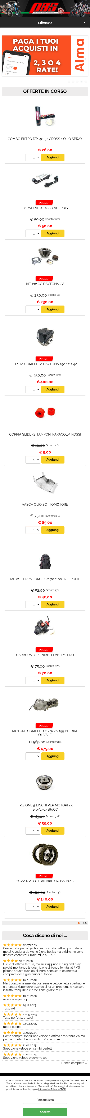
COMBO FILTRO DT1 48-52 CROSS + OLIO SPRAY (45, 139)
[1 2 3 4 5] (33, 390)
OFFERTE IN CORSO (45, 91)
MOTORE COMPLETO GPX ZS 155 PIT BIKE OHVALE (45, 733)
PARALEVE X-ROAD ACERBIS (45, 208)
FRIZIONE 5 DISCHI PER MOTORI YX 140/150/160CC (45, 807)
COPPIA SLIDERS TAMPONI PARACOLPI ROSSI (45, 434)
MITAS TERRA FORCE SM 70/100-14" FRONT (45, 579)
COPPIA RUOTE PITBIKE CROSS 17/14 (45, 881)
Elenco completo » (74, 1063)
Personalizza (45, 1100)
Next (85, 58)
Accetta (45, 1112)
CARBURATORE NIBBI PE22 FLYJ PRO (45, 655)
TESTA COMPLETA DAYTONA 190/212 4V (45, 364)
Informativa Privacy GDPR (52, 1089)
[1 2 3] (33, 234)
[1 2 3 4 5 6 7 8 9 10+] (33, 460)
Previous (5, 58)
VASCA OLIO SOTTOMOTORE (45, 505)
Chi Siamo (45, 23)
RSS (84, 923)
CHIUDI (87, 1080)
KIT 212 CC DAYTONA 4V (45, 284)
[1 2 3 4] (33, 310)
